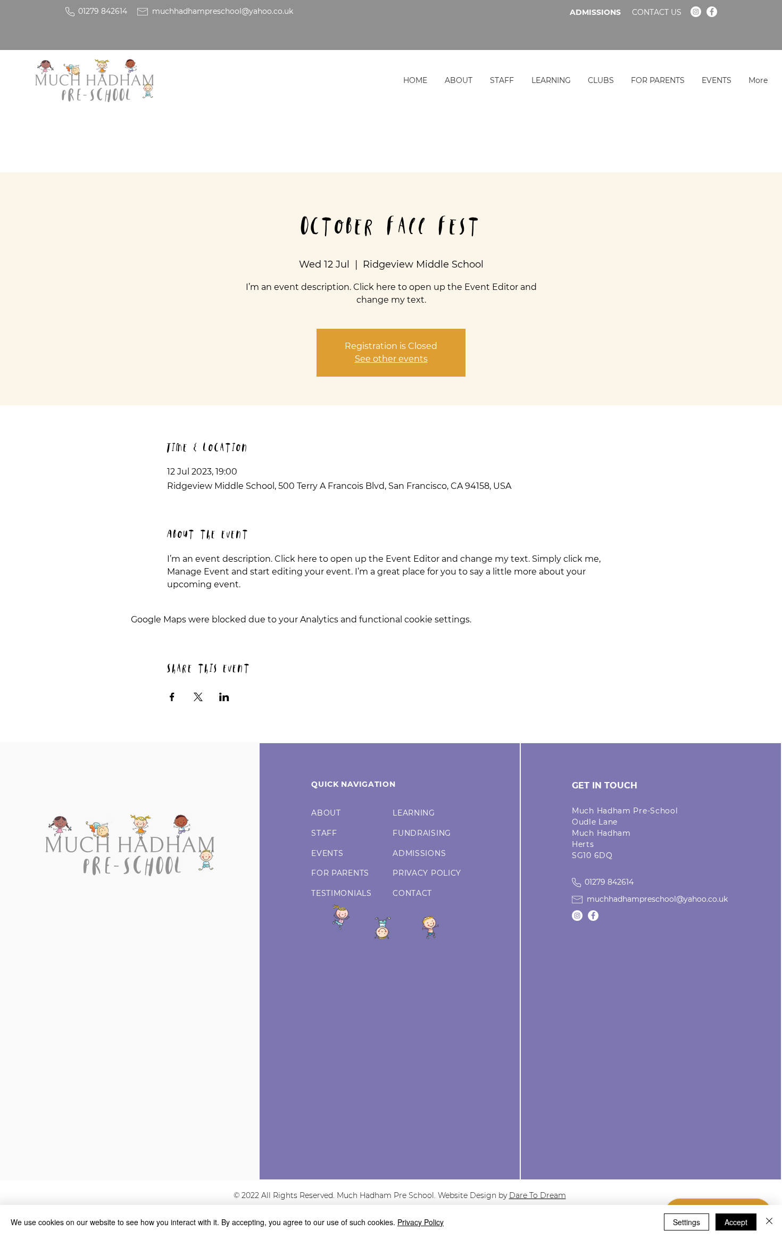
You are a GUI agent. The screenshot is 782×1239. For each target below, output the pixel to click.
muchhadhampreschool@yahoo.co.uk (222, 11)
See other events (391, 359)
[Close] (769, 1221)
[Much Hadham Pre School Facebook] (711, 11)
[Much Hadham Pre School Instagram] (696, 11)
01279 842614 (102, 11)
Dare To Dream (537, 1195)
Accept (736, 1222)
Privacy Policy (420, 1222)
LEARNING (414, 813)
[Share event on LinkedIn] (224, 697)
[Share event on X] (198, 697)
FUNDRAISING (422, 833)
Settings (686, 1222)
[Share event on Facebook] (172, 697)
